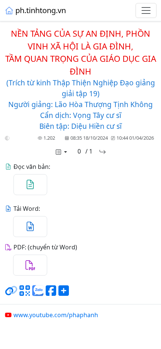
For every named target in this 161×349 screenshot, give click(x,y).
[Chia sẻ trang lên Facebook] (51, 293)
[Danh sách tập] (61, 152)
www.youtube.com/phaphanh (55, 315)
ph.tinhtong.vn (40, 10)
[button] (7, 138)
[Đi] (102, 152)
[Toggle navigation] (146, 10)
